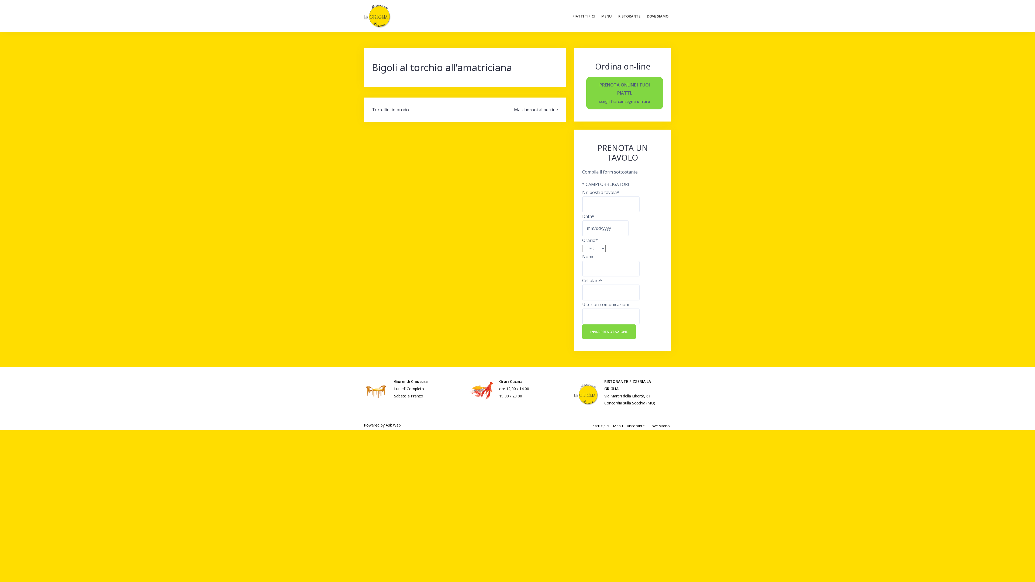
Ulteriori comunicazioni (605, 304)
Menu (606, 16)
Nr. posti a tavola (600, 192)
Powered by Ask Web (382, 425)
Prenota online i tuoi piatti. (624, 93)
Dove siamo (657, 16)
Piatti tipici (583, 16)
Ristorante (629, 16)
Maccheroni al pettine (536, 110)
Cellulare (592, 280)
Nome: (588, 256)
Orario (590, 240)
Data (588, 216)
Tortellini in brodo (390, 110)
